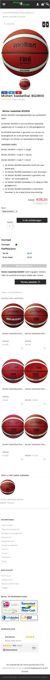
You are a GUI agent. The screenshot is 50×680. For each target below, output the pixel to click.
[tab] (24, 266)
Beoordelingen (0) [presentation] (24, 266)
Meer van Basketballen (12, 292)
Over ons (4, 549)
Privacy (4, 561)
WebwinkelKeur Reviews (13, 668)
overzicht (9, 24)
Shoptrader (13, 677)
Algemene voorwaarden (10, 529)
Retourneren (6, 537)
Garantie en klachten (9, 545)
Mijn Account (6, 576)
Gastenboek (6, 557)
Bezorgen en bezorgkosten (11, 533)
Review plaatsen (29, 282)
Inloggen (4, 588)
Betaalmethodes (7, 541)
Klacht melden (7, 525)
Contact (4, 553)
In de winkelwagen (32, 220)
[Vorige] (43, 24)
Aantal (10, 222)
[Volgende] (47, 24)
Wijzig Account (6, 580)
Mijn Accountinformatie (10, 584)
